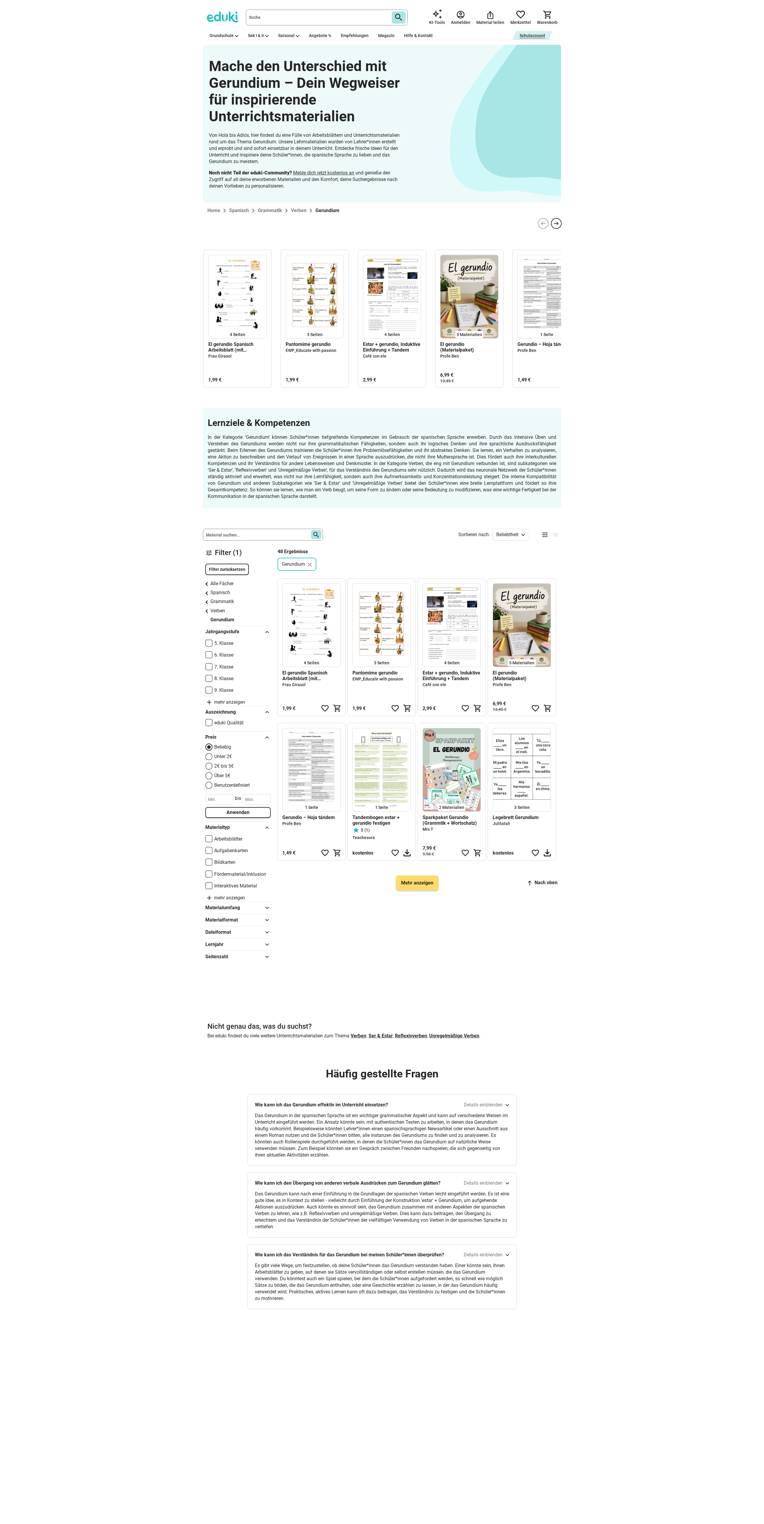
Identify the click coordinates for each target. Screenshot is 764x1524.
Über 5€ (222, 775)
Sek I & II (256, 35)
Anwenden (238, 812)
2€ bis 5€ (224, 766)
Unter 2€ (223, 756)
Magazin (386, 35)
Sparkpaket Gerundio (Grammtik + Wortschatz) (450, 820)
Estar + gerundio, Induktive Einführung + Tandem (391, 347)
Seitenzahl (216, 956)
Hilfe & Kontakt (418, 35)
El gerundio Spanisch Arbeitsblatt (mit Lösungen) (230, 347)
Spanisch (220, 592)
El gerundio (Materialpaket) (457, 347)
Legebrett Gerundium (516, 817)
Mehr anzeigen (417, 883)
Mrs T (428, 829)
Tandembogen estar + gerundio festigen (376, 820)
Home (213, 210)
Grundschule (222, 35)
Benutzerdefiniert (232, 785)
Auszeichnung (220, 712)
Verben (217, 611)
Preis (210, 737)
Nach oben (546, 882)
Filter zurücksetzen (227, 569)
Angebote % (320, 35)
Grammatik (222, 601)
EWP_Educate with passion (311, 350)
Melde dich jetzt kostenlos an (323, 173)
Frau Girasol (220, 356)
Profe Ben (449, 356)
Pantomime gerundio (308, 344)
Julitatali (501, 823)
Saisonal (286, 35)
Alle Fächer (222, 583)
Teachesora (363, 837)
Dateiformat (218, 932)
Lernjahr (214, 944)
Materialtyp (217, 827)
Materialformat (221, 920)
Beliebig (222, 747)
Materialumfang (222, 907)
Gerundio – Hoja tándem (543, 344)
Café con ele (374, 356)
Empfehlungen (355, 35)
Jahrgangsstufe (222, 631)
